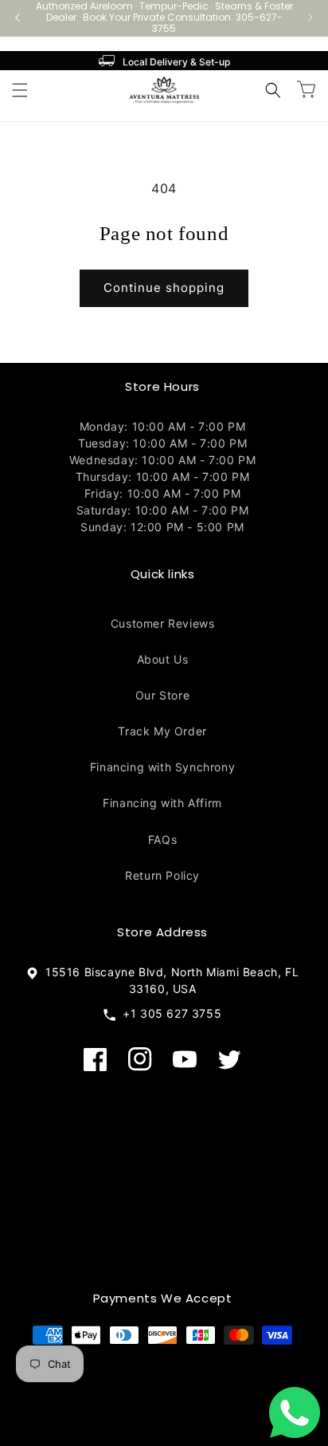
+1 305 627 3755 (168, 1013)
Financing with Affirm (162, 803)
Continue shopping (164, 287)
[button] (19, 90)
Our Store (162, 695)
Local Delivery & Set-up (176, 62)
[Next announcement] (310, 17)
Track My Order (162, 731)
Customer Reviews (163, 623)
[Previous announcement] (17, 17)
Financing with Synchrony (162, 767)
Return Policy (162, 875)
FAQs (162, 839)
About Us (163, 659)
